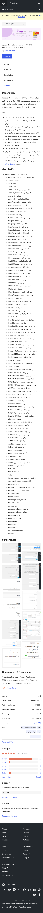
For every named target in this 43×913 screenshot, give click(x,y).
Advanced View (8, 742)
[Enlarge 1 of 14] (18, 546)
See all (38, 777)
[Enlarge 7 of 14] (18, 643)
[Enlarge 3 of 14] (18, 568)
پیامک (38, 732)
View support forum (9, 797)
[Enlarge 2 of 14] (18, 557)
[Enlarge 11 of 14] (38, 565)
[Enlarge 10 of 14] (38, 554)
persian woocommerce (28, 727)
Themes (26, 833)
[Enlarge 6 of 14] (18, 623)
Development (9, 80)
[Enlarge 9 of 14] (38, 546)
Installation (8, 75)
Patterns (26, 840)
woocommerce (35, 736)
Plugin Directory (7, 9)
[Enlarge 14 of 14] (38, 644)
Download (7, 56)
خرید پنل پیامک (10, 164)
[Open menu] (39, 3)
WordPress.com (9, 864)
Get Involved (28, 847)
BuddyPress (7, 875)
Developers (6, 854)
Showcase (27, 829)
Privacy (5, 840)
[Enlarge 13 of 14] (38, 614)
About (4, 829)
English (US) (37, 723)
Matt (5, 868)
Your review (6, 777)
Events (25, 850)
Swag (26, 858)
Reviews (7, 70)
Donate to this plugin (10, 816)
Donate (26, 854)
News (4, 833)
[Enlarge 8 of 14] (18, 651)
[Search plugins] (24, 24)
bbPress (6, 872)
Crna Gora (11, 885)
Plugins (25, 836)
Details (6, 64)
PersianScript (10, 51)
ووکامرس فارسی (30, 732)
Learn (4, 847)
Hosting (5, 836)
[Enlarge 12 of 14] (38, 594)
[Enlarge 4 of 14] (18, 583)
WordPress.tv (8, 858)
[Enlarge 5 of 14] (18, 603)
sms (38, 727)
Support (7, 86)
